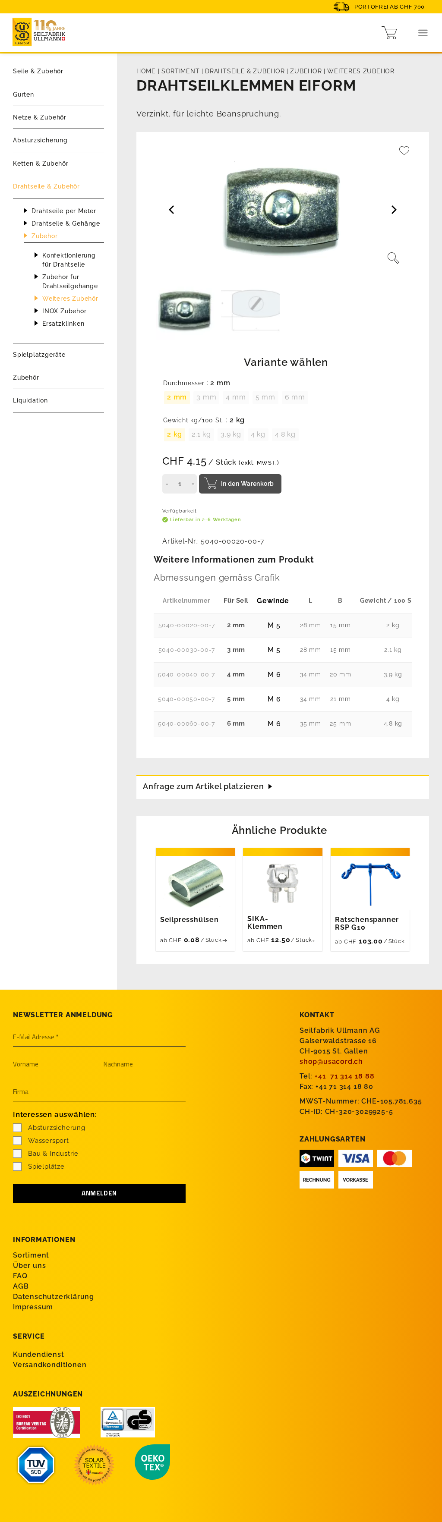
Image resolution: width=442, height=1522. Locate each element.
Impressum (33, 1307)
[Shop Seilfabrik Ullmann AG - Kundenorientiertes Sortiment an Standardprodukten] (41, 33)
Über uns (29, 1265)
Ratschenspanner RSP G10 (367, 923)
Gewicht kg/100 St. (193, 420)
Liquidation (30, 400)
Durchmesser (184, 383)
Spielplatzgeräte (39, 354)
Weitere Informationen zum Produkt (234, 559)
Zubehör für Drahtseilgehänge (70, 281)
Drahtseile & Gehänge (66, 223)
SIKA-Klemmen (265, 923)
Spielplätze (46, 1166)
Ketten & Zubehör (41, 163)
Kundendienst (38, 1354)
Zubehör (45, 236)
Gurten (23, 94)
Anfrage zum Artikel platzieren (203, 786)
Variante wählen (286, 362)
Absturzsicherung (40, 140)
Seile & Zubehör (38, 71)
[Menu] (423, 33)
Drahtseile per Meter (64, 211)
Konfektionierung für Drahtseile (69, 260)
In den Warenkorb (247, 483)
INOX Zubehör (64, 311)
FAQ (20, 1276)
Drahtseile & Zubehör (46, 186)
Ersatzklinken (63, 323)
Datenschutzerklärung (53, 1296)
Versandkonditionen (49, 1365)
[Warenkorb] (389, 33)
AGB (20, 1286)
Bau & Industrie (53, 1153)
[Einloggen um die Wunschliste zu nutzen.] (404, 154)
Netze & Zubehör (39, 117)
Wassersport (48, 1141)
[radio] (177, 397)
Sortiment (180, 71)
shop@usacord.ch (331, 1061)
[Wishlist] (404, 154)
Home (146, 71)
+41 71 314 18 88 (345, 1076)
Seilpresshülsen (189, 920)
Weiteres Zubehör (70, 298)
